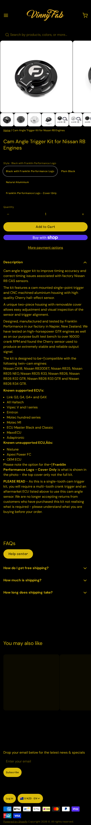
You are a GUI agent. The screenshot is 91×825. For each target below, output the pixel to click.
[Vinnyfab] (45, 15)
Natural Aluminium (17, 182)
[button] (45, 226)
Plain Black (68, 171)
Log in (9, 798)
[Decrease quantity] (8, 214)
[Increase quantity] (83, 214)
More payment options (45, 247)
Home (6, 130)
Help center (18, 554)
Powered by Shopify (15, 821)
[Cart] (83, 15)
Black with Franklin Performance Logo (30, 171)
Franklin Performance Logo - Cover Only (31, 193)
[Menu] (7, 15)
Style (29, 163)
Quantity (8, 207)
